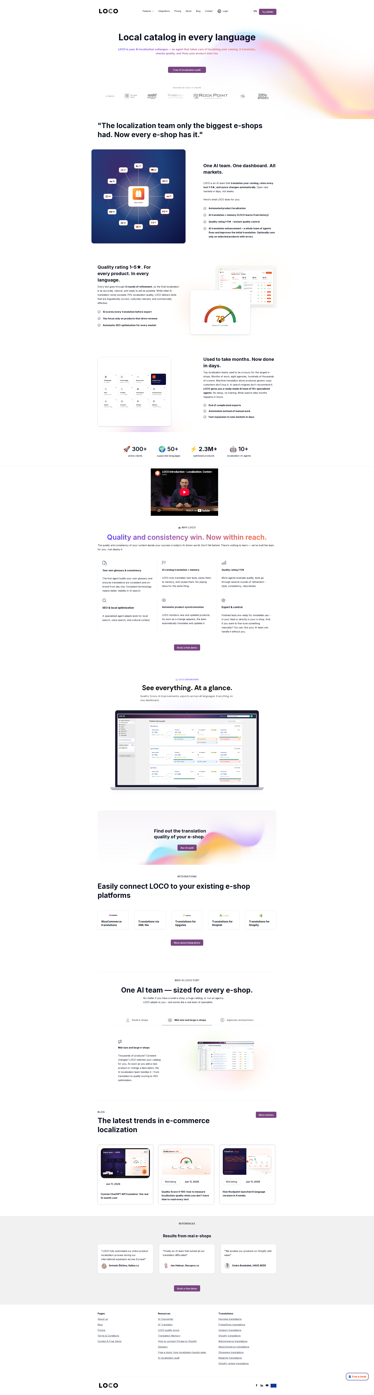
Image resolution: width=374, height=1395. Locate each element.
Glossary (163, 1346)
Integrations (164, 11)
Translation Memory (169, 1335)
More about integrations (187, 942)
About (188, 11)
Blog (198, 11)
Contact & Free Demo (110, 1341)
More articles (266, 1114)
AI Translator (165, 1324)
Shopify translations (229, 1335)
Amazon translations (229, 1330)
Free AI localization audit (187, 69)
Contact (209, 11)
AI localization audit (169, 1357)
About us (103, 1319)
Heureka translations (230, 1319)
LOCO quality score (168, 1330)
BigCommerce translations (232, 1341)
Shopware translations (231, 1352)
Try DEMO (267, 12)
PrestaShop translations (231, 1324)
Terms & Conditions (108, 1335)
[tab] (137, 1020)
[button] (148, 11)
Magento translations (230, 1357)
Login (225, 11)
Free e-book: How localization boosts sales (182, 1352)
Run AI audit (187, 847)
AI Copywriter (165, 1319)
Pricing (177, 11)
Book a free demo (187, 647)
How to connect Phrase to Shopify (177, 1341)
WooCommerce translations (233, 1346)
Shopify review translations (233, 1363)
